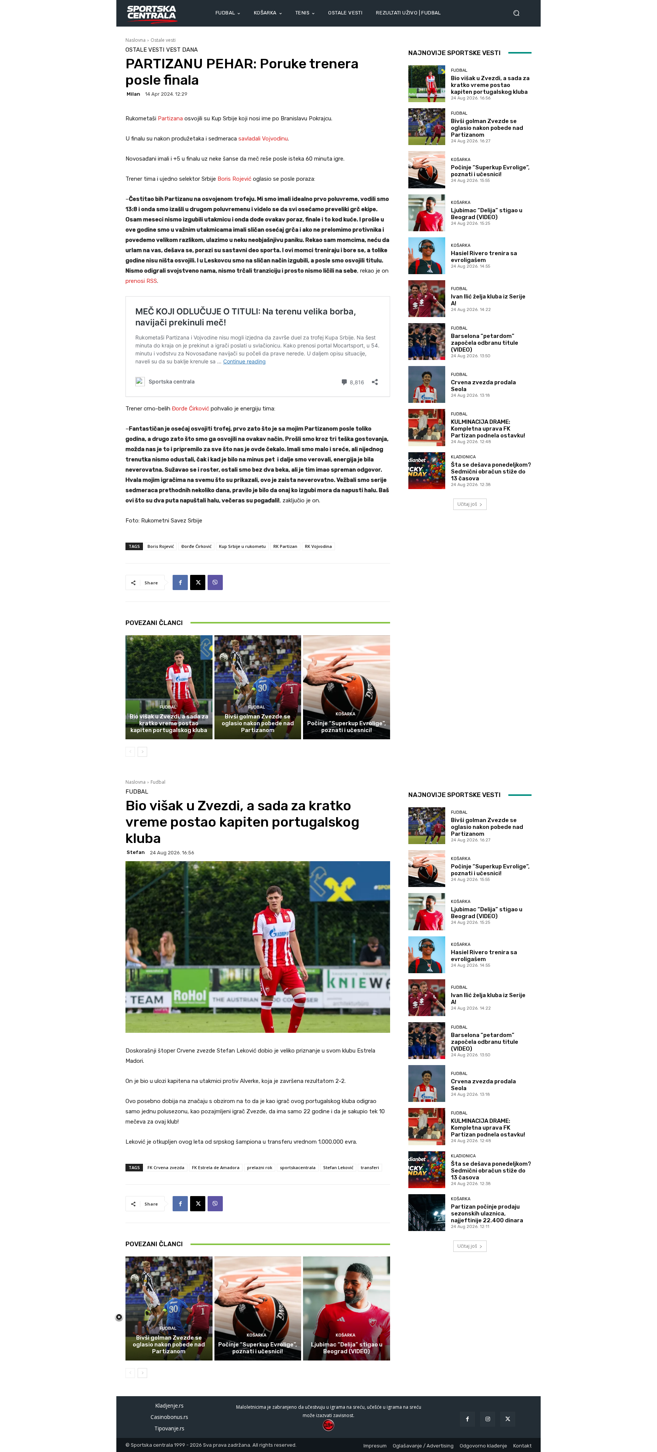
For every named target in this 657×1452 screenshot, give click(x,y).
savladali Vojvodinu (263, 138)
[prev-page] (130, 752)
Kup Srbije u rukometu (242, 546)
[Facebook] (180, 582)
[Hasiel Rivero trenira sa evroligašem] (426, 255)
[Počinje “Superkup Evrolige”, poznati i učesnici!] (346, 687)
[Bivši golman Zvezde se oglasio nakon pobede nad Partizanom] (258, 687)
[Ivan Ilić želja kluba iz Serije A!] (426, 298)
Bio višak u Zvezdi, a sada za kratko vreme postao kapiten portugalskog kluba (169, 723)
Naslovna (135, 40)
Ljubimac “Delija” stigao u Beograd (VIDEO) (486, 214)
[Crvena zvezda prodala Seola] (426, 384)
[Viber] (215, 582)
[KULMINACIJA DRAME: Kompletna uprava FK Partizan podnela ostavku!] (426, 427)
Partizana (171, 118)
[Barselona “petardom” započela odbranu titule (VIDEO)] (426, 341)
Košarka (345, 714)
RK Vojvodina (318, 546)
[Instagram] (487, 1419)
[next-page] (142, 752)
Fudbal (168, 707)
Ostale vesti (163, 40)
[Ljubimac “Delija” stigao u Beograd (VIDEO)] (426, 212)
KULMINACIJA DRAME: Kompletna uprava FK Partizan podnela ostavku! (488, 428)
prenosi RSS (141, 281)
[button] (519, 13)
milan (133, 94)
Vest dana (182, 50)
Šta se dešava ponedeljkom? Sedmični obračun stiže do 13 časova (491, 471)
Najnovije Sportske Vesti (454, 53)
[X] (197, 582)
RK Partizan (285, 546)
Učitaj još (467, 504)
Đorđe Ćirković (190, 408)
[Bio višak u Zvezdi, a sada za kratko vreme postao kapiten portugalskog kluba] (169, 687)
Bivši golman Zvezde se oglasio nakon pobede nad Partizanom (258, 723)
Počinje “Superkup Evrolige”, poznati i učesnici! (346, 727)
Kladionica (463, 457)
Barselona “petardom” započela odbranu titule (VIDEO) (484, 343)
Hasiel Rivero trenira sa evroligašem (484, 257)
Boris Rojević (235, 178)
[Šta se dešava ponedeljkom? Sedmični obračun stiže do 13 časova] (426, 470)
